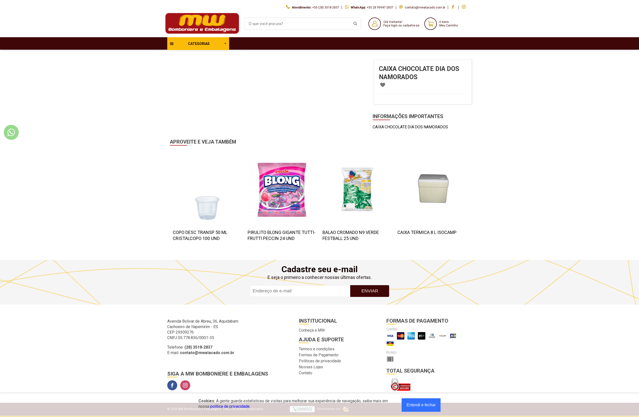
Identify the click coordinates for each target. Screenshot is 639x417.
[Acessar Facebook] (453, 7)
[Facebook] (172, 385)
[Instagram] (185, 385)
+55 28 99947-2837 (380, 7)
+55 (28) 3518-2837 (325, 7)
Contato (305, 373)
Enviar (369, 290)
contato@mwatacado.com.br (425, 7)
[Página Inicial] (202, 33)
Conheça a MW (312, 330)
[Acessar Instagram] (464, 7)
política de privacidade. (230, 406)
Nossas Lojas (311, 367)
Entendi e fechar (421, 405)
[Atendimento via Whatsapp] (11, 132)
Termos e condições (316, 349)
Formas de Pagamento (318, 355)
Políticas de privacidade (320, 361)
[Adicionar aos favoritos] (382, 85)
